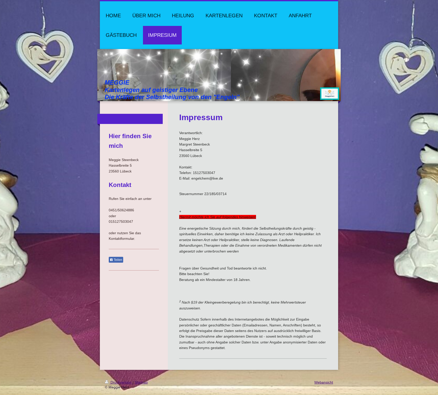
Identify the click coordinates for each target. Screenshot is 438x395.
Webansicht (323, 382)
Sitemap (141, 382)
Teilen (117, 260)
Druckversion (121, 382)
